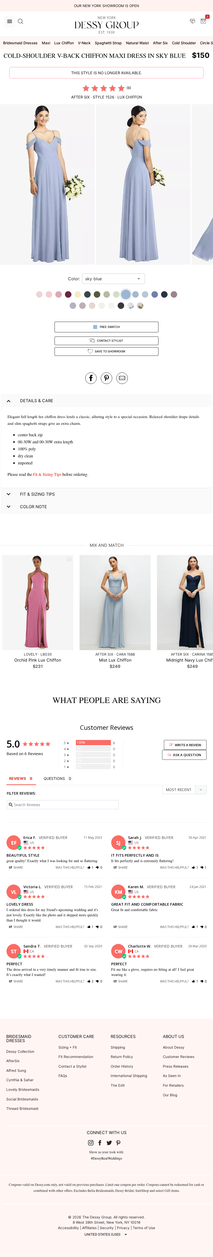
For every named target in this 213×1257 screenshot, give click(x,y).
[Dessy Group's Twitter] (111, 1143)
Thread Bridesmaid (22, 1108)
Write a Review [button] (188, 745)
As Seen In (172, 1076)
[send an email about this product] (122, 378)
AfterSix (12, 1061)
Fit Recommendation (75, 1057)
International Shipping (129, 1076)
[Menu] (9, 21)
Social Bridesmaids (22, 1099)
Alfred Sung (16, 1070)
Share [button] (18, 867)
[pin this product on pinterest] (106, 378)
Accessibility (68, 1228)
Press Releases (175, 1066)
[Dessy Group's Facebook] (101, 1143)
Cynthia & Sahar (20, 1080)
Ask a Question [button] (187, 754)
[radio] (86, 88)
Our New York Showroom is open (106, 6)
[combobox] (109, 279)
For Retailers (173, 1085)
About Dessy (173, 1047)
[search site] (20, 21)
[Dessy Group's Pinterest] (120, 1143)
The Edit (118, 1085)
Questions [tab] (54, 778)
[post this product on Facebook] (91, 378)
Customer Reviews (178, 1057)
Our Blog (170, 1095)
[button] (48, 185)
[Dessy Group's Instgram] (92, 1143)
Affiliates (89, 1228)
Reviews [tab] (17, 778)
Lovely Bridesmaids (22, 1089)
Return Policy (122, 1057)
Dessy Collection (20, 1051)
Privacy (123, 1228)
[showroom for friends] (192, 21)
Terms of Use (144, 1228)
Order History (122, 1066)
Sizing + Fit (67, 1047)
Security (107, 1228)
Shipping (118, 1047)
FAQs (62, 1076)
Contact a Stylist (72, 1066)
